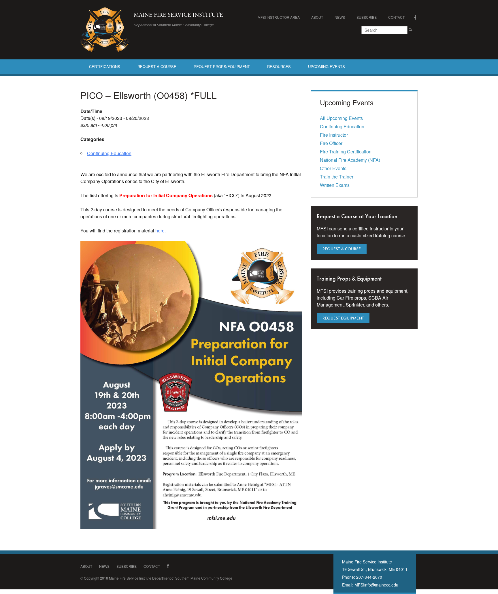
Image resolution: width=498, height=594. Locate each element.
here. (160, 230)
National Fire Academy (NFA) (350, 160)
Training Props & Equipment (349, 278)
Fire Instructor (334, 134)
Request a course (341, 249)
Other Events (333, 168)
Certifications (104, 66)
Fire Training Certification (345, 151)
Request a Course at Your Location (357, 216)
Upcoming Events (326, 66)
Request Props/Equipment (222, 66)
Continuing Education (109, 153)
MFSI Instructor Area (279, 17)
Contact (396, 17)
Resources (279, 66)
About (317, 17)
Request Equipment (343, 318)
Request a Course (156, 66)
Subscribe (366, 17)
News (340, 17)
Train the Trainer (336, 176)
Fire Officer (331, 143)
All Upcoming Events (341, 118)
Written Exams (335, 185)
